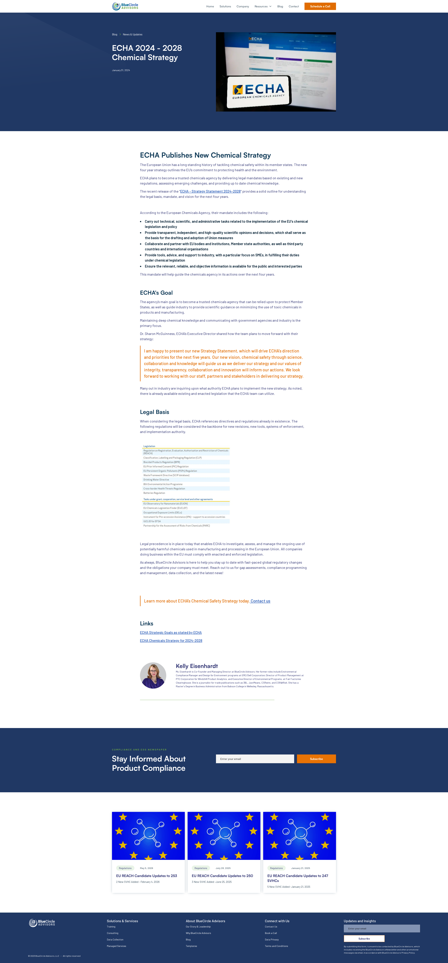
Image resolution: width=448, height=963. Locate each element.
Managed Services (116, 945)
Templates (191, 945)
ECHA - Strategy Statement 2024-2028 (210, 191)
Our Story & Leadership (198, 926)
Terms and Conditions (276, 945)
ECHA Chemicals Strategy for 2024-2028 (171, 640)
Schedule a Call (320, 6)
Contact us (260, 600)
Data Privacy (272, 939)
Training (111, 926)
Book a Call (271, 932)
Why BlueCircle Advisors (198, 932)
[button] (263, 6)
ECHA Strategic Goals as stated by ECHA (171, 632)
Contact (294, 6)
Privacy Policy (408, 952)
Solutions (225, 6)
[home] (125, 6)
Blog (280, 6)
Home (210, 6)
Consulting (112, 932)
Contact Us (271, 926)
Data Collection (115, 939)
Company (243, 6)
